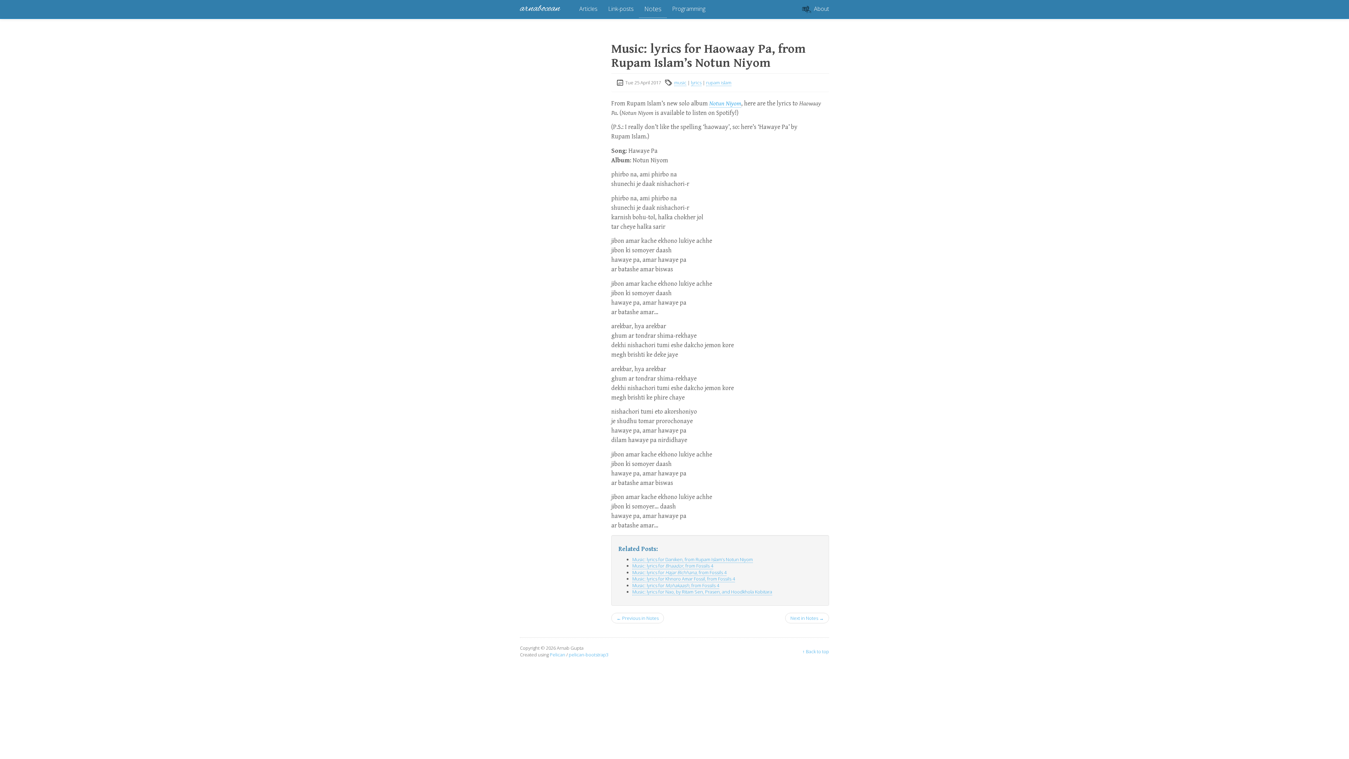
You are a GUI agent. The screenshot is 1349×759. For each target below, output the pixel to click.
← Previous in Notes (638, 618)
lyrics (696, 82)
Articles (588, 9)
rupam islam (718, 82)
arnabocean (540, 9)
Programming (688, 9)
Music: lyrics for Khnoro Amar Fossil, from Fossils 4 (683, 579)
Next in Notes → (807, 618)
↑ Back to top (815, 651)
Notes (653, 9)
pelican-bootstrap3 (588, 654)
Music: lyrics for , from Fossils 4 (672, 566)
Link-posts (621, 9)
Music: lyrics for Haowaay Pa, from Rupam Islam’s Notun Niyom (708, 56)
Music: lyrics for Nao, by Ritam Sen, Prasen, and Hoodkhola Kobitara (702, 592)
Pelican (557, 654)
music (680, 82)
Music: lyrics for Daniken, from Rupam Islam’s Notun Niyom (692, 559)
